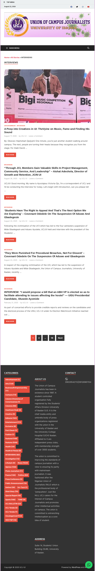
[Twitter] (77, 6)
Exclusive (10, 426)
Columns (10, 406)
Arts (9, 384)
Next (60, 338)
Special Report (13, 495)
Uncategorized (13, 516)
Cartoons (10, 395)
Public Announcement (16, 483)
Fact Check (11, 430)
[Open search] (88, 48)
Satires (10, 487)
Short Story (11, 491)
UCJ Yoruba (11, 508)
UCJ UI (23, 136)
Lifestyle (10, 463)
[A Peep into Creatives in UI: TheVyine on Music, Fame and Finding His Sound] (47, 96)
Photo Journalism (14, 471)
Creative (10, 414)
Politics (23, 475)
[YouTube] (88, 6)
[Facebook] (71, 6)
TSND (21, 500)
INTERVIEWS (21, 126)
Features (11, 442)
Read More (9, 154)
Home (6, 57)
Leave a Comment (36, 136)
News (23, 463)
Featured (11, 438)
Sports (10, 500)
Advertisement (12, 380)
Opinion (10, 467)
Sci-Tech (22, 487)
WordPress (76, 567)
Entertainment (10, 126)
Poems (10, 475)
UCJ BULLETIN (13, 504)
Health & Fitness (13, 451)
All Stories (15, 57)
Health (10, 447)
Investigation (12, 459)
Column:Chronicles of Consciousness (14, 400)
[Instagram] (82, 6)
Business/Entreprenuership (16, 389)
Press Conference (13, 479)
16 (52, 338)
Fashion (9, 434)
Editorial (11, 418)
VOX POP (10, 520)
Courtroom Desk (13, 410)
